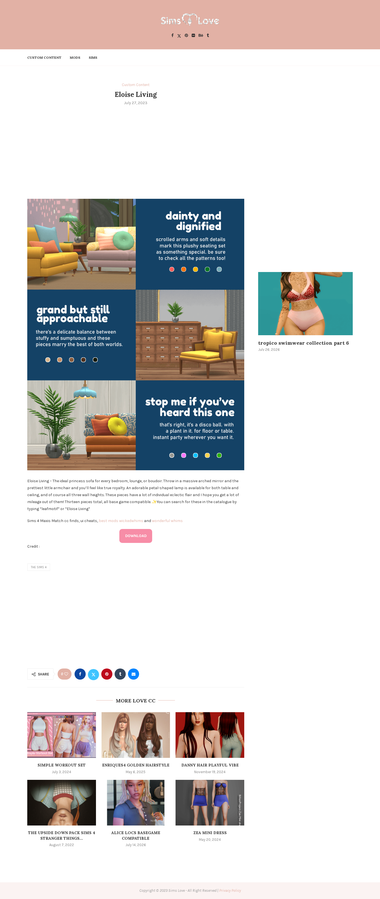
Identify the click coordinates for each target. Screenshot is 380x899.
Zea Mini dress (210, 832)
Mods (75, 57)
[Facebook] (172, 35)
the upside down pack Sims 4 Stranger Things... (61, 835)
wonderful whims (167, 520)
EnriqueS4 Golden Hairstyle (135, 765)
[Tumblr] (208, 35)
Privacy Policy (230, 890)
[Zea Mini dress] (210, 802)
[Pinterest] (186, 35)
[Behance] (201, 35)
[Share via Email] (133, 674)
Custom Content (44, 57)
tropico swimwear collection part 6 (303, 343)
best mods (108, 520)
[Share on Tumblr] (120, 674)
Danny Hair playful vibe (210, 765)
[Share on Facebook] (80, 674)
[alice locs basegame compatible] (136, 802)
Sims (93, 57)
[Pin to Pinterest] (106, 674)
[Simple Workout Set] (61, 735)
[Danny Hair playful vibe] (210, 735)
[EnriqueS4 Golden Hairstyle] (136, 735)
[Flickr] (193, 35)
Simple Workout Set (62, 765)
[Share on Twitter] (93, 674)
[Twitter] (179, 35)
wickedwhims (131, 520)
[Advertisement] (135, 151)
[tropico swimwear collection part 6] (305, 303)
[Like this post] (66, 674)
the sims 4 (38, 567)
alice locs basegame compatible (135, 835)
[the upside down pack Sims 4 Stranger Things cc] (61, 802)
